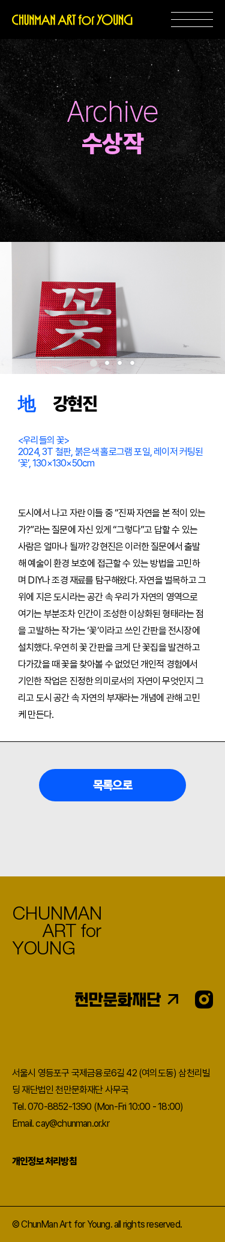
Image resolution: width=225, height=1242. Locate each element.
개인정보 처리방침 (44, 1161)
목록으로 (112, 785)
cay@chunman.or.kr (72, 1123)
